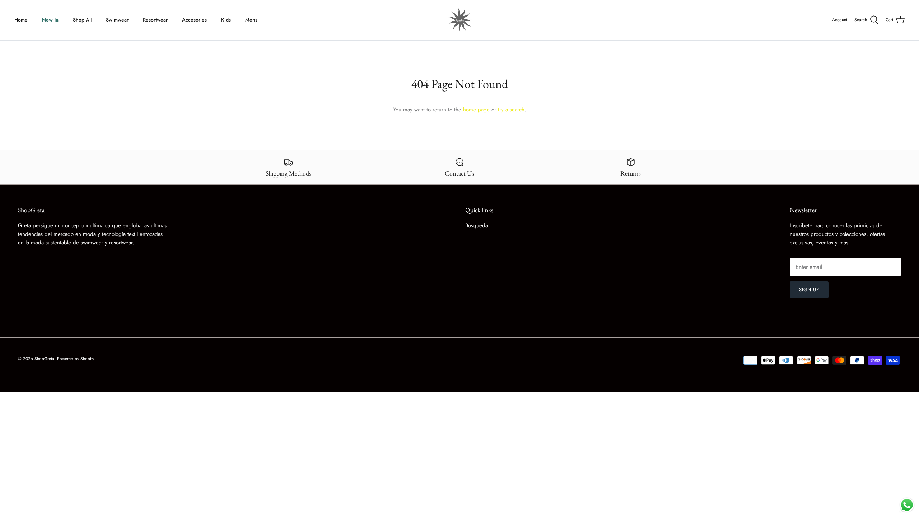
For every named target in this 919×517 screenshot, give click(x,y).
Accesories (194, 19)
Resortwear (155, 19)
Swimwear (117, 19)
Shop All (82, 19)
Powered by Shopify (75, 358)
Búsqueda (476, 225)
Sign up (809, 289)
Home (21, 19)
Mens (251, 19)
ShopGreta (44, 358)
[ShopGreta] (459, 20)
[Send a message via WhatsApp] (907, 505)
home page (476, 109)
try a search (511, 109)
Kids (226, 19)
